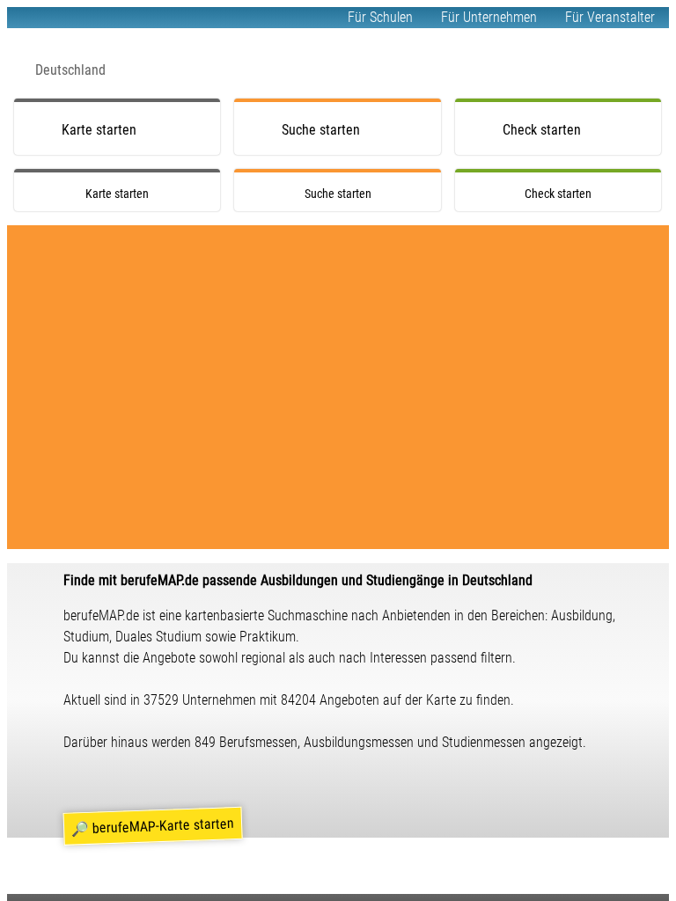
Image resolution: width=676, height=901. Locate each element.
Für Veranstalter (610, 17)
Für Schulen (380, 17)
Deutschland (70, 70)
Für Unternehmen (489, 17)
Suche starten (321, 129)
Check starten (542, 129)
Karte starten (99, 129)
